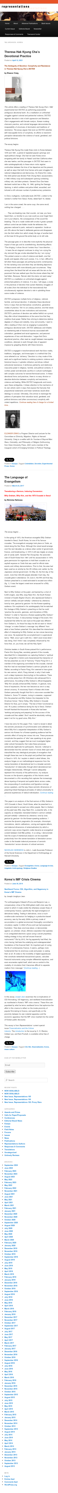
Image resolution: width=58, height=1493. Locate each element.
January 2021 (9, 1211)
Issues (7, 1135)
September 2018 (11, 1291)
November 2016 (10, 1354)
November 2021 (10, 1191)
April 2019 (8, 1271)
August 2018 (9, 1294)
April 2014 (8, 1443)
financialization (37, 1047)
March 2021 (9, 1205)
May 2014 (8, 1440)
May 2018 (8, 1302)
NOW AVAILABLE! (11, 1090)
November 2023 (10, 1173)
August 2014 (9, 1431)
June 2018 (8, 1300)
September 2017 (11, 1325)
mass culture (9, 1049)
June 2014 (8, 1437)
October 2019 (9, 1254)
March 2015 (9, 1411)
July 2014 (8, 1434)
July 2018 (8, 1297)
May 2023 (8, 1179)
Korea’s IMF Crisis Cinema (22, 879)
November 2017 (10, 1320)
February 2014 (10, 1449)
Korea (12, 466)
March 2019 (9, 1274)
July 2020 (8, 1228)
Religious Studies (30, 868)
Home (7, 23)
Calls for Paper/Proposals (15, 1115)
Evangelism (29, 865)
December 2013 (10, 1454)
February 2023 (10, 1182)
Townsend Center (33, 34)
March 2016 (9, 1377)
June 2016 (8, 1368)
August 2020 (9, 1225)
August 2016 (9, 1363)
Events (7, 1126)
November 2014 (10, 1423)
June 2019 (8, 1265)
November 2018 (10, 1285)
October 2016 (9, 1357)
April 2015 (8, 1409)
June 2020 (8, 1231)
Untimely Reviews (11, 1155)
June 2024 (8, 1168)
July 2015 (8, 1400)
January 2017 (9, 1348)
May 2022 (8, 1185)
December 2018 (10, 1282)
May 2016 (8, 1371)
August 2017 (9, 1328)
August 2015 (9, 1397)
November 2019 (10, 1251)
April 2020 (8, 1236)
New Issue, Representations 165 (17, 1096)
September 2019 (11, 1257)
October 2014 (9, 1426)
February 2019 (10, 1277)
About (15, 23)
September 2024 (11, 1165)
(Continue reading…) (32, 968)
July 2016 (8, 1365)
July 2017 (8, 1331)
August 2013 (9, 1466)
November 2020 (10, 1216)
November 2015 (10, 1388)
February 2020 (10, 1242)
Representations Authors (14, 1143)
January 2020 (9, 1245)
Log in (7, 1476)
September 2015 (11, 1394)
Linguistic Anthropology (13, 868)
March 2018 (9, 1308)
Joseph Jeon (20, 996)
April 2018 (8, 1305)
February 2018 (10, 1311)
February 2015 (10, 1414)
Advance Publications (30, 23)
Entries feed (9, 1479)
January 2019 (9, 1279)
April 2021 (8, 1202)
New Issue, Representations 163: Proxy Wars (23, 1102)
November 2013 (10, 1457)
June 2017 (8, 1334)
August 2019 (9, 1259)
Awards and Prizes (12, 1112)
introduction (19, 1031)
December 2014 (10, 1420)
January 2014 (9, 1452)
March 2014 (9, 1446)
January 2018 (9, 1314)
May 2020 (8, 1234)
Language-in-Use (46, 865)
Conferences (9, 1118)
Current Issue (10, 29)
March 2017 (9, 1343)
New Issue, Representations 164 (17, 1099)
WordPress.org (10, 1484)
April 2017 (8, 1340)
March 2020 (9, 1239)
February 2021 (10, 1208)
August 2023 (9, 1176)
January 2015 (9, 1417)
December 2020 (10, 1214)
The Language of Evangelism (16, 479)
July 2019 (8, 1262)
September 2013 (11, 1463)
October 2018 (9, 1288)
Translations (9, 1149)
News (6, 1138)
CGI (26, 1047)
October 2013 (9, 1460)
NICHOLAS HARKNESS (14, 850)
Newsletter (38, 29)
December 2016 (10, 1351)
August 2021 (9, 1194)
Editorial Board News (13, 1120)
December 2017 (10, 1317)
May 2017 (8, 1337)
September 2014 (11, 1429)
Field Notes (9, 1129)
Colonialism (29, 463)
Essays (15, 463)
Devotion (38, 463)
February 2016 (10, 1380)
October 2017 (9, 1322)
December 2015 (10, 1386)
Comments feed (11, 1482)
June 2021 (8, 1196)
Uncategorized (10, 1152)
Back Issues (46, 23)
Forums (7, 1132)
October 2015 (9, 1391)
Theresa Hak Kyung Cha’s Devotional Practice (22, 54)
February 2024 (10, 1171)
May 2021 (8, 1199)
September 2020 (11, 1222)
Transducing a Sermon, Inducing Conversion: (23, 491)
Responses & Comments (14, 34)
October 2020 (9, 1219)
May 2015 (8, 1406)
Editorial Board (24, 29)
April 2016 (8, 1374)
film (29, 1047)
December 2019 (10, 1248)
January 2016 (9, 1383)
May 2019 (8, 1268)
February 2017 (10, 1345)
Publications (9, 1140)
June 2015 (8, 1403)
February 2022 (10, 1188)
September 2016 (11, 1360)
